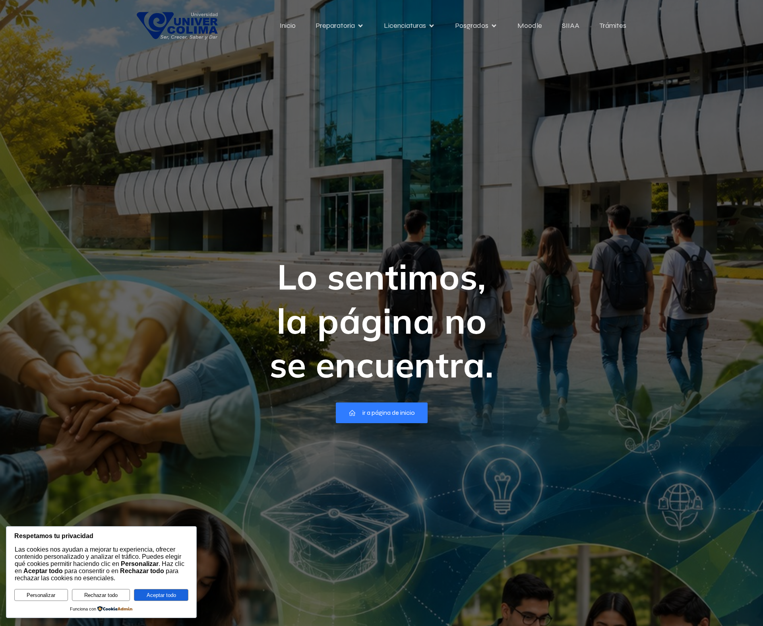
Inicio (288, 25)
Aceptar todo (161, 595)
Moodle (529, 25)
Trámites (612, 25)
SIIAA (570, 25)
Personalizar (41, 595)
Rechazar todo (101, 595)
